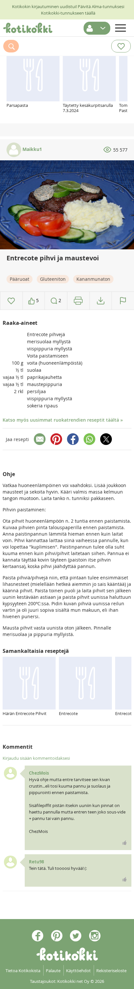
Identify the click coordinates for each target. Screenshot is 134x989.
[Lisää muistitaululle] (11, 300)
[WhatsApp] (89, 439)
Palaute (53, 970)
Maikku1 (31, 149)
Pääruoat (19, 279)
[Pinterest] (56, 439)
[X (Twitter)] (106, 439)
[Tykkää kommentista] (124, 842)
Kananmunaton (93, 279)
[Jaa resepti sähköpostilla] (40, 439)
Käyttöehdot (78, 970)
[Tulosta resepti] (78, 300)
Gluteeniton (53, 279)
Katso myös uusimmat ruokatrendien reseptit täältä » (63, 420)
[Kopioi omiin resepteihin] (100, 300)
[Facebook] (73, 439)
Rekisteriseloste (111, 970)
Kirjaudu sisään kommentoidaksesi (36, 758)
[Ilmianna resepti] (123, 300)
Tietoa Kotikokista (23, 970)
